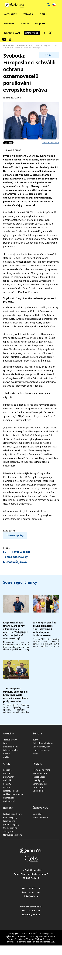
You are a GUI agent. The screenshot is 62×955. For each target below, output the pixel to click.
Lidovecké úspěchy (41, 750)
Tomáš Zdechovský (15, 557)
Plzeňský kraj (38, 780)
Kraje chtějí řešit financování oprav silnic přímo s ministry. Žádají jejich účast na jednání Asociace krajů (15, 630)
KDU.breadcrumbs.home (4, 45)
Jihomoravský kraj (11, 824)
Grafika (6, 787)
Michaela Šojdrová (15, 562)
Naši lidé (7, 780)
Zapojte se (31, 32)
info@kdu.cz (31, 896)
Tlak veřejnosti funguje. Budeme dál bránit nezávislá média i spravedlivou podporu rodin (15, 695)
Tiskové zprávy (15, 535)
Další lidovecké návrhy (43, 743)
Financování (8, 797)
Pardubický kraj (10, 817)
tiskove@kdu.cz (31, 914)
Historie (6, 773)
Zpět (49, 55)
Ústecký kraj (38, 787)
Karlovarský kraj (40, 783)
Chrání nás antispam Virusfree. (21, 939)
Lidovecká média (10, 746)
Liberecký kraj (39, 790)
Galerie (6, 753)
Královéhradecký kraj (12, 814)
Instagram (10, 39)
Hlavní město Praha (41, 770)
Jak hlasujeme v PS (11, 790)
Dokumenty (8, 777)
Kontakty (7, 783)
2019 (30, 45)
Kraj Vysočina (9, 821)
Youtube (4, 39)
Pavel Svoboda (21, 552)
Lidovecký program (41, 746)
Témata (28, 14)
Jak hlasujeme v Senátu (13, 794)
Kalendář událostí (11, 750)
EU (4, 552)
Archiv (22, 45)
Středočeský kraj (40, 773)
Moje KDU (40, 23)
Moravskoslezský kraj (12, 835)
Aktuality (10, 14)
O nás (43, 14)
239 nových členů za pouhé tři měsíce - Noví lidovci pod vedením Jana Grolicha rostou (44, 629)
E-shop (25, 23)
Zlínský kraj (8, 831)
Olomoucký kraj (10, 828)
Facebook (45, 33)
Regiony (9, 23)
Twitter (50, 33)
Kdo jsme (7, 770)
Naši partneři (9, 801)
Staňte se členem (40, 817)
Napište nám (12, 32)
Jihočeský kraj (39, 777)
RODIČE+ (37, 739)
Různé (6, 743)
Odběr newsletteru (50, 142)
